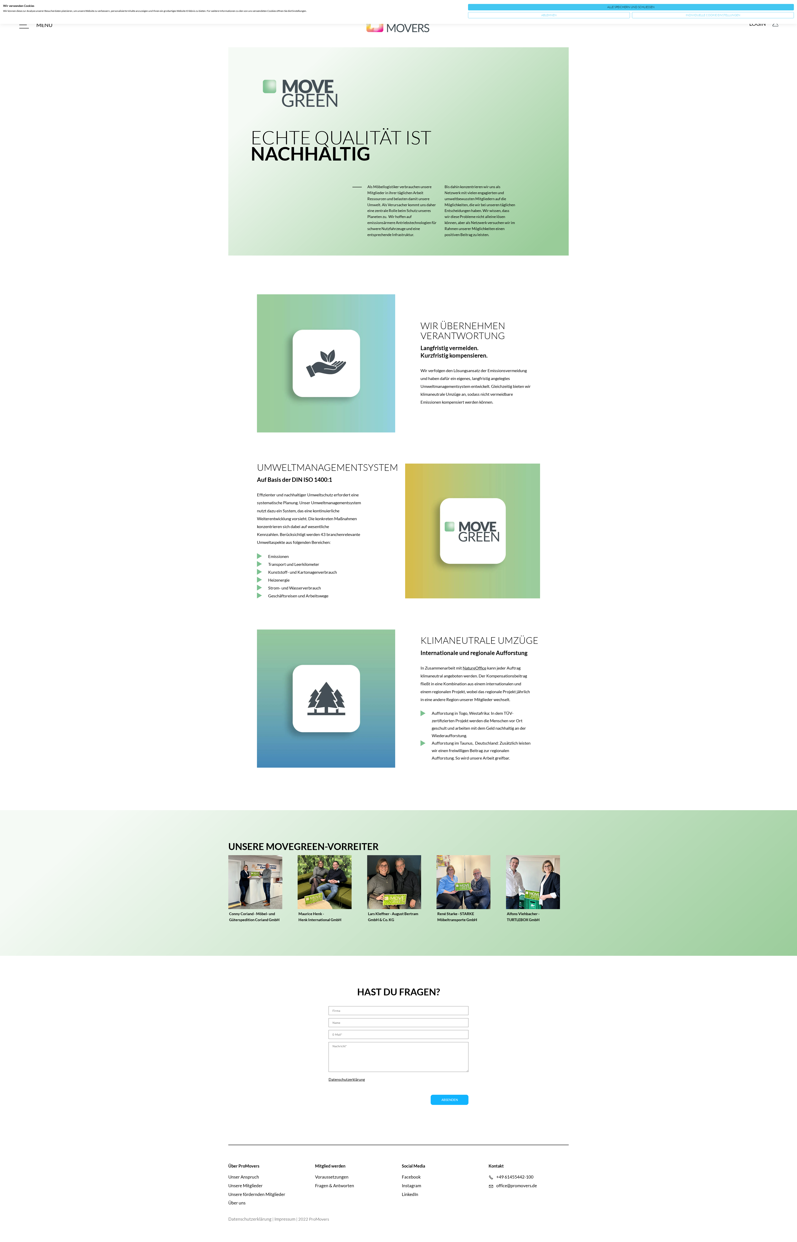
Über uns (237, 1202)
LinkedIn (410, 1194)
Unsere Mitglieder (245, 1185)
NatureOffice (474, 667)
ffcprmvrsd (517, 1185)
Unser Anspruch (243, 1176)
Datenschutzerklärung (347, 1079)
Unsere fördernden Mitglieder (256, 1194)
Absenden (449, 1100)
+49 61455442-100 (514, 1176)
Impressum (284, 1218)
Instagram (411, 1185)
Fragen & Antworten (334, 1185)
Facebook (411, 1176)
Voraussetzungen (331, 1176)
